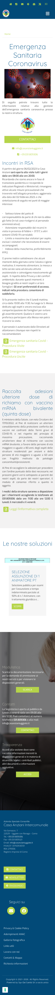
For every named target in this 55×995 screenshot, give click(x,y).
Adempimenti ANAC (14, 934)
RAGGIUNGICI (16, 885)
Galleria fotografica (14, 940)
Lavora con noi (33, 4)
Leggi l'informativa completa (29, 509)
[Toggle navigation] (48, 14)
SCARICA (27, 689)
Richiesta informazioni (16, 963)
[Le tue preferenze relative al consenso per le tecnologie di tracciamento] (5, 990)
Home (10, 4)
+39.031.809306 (18, 4)
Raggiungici (28, 4)
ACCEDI (27, 774)
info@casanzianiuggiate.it (22, 4)
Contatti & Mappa (13, 957)
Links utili (39, 4)
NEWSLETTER (16, 877)
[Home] (6, 13)
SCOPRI (17, 606)
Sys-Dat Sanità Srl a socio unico (33, 982)
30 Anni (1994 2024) (46, 4)
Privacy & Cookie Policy (16, 928)
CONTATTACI (27, 139)
